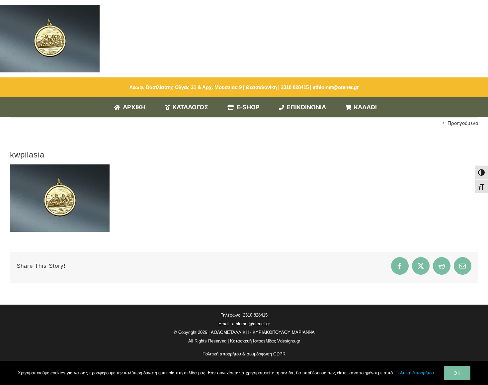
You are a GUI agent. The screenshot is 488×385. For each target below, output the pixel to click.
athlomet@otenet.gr (336, 87)
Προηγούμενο (462, 123)
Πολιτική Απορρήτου (414, 372)
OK (457, 373)
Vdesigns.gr (288, 340)
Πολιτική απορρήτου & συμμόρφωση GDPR (244, 353)
